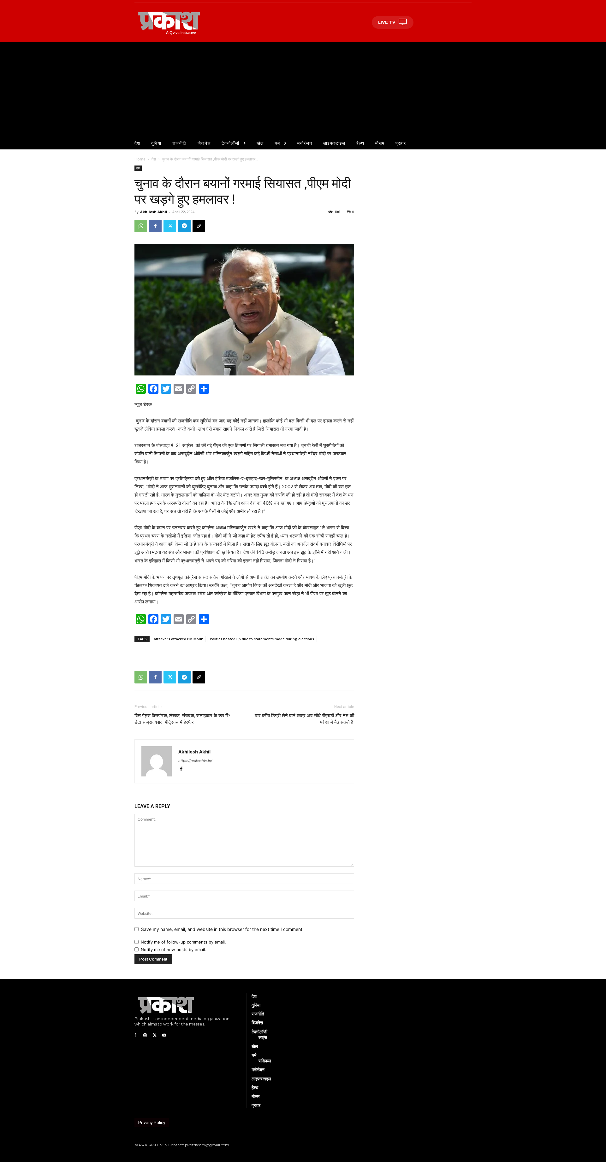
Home (140, 159)
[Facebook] (155, 226)
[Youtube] (164, 1034)
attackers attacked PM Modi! (178, 638)
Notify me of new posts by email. (173, 949)
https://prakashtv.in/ (195, 760)
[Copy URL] (199, 226)
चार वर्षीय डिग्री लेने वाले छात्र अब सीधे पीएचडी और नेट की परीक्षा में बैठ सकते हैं (304, 719)
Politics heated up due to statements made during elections (262, 638)
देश (154, 159)
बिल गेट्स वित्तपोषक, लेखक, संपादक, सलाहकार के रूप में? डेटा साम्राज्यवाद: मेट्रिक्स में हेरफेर (182, 719)
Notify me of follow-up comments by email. (183, 941)
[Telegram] (184, 226)
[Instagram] (145, 1034)
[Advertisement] (303, 89)
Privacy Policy (151, 1122)
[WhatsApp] (140, 226)
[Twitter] (169, 226)
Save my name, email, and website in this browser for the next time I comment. (222, 929)
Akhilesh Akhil (153, 211)
